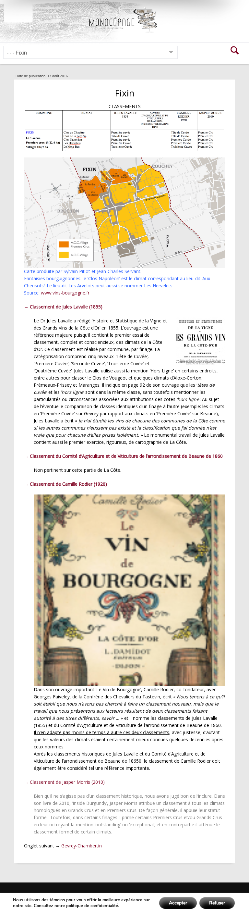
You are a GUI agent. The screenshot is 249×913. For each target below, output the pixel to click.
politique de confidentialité (92, 906)
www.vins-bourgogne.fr (65, 293)
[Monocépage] (124, 19)
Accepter (178, 903)
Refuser (217, 903)
